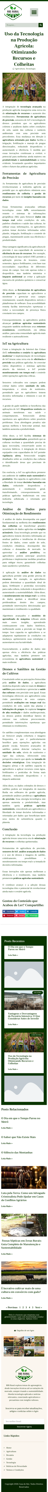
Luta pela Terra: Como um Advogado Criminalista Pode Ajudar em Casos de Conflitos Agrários (23, 1196)
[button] (34, 12)
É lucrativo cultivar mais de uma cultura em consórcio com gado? (21, 1290)
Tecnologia (30, 69)
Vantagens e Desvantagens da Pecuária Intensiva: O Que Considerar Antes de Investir (24, 1016)
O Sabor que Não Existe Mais (18, 1137)
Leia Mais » (13, 955)
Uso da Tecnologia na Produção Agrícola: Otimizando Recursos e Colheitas (20, 1059)
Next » (38, 1307)
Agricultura (20, 69)
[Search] (41, 25)
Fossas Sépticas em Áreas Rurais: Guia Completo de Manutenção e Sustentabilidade (21, 1244)
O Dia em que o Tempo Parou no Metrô (20, 948)
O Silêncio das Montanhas (16, 1152)
